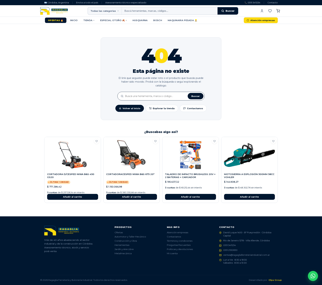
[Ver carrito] (278, 11)
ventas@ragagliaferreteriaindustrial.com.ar (246, 255)
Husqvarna (140, 20)
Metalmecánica (123, 253)
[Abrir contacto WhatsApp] (313, 276)
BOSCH (157, 20)
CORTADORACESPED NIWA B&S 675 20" (130, 174)
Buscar (230, 10)
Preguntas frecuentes (179, 245)
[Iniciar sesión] (262, 11)
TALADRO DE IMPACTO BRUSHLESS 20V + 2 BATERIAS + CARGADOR (190, 176)
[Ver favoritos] (270, 11)
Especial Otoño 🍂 (113, 20)
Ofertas (119, 232)
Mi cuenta (172, 253)
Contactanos (195, 108)
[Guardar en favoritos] (96, 141)
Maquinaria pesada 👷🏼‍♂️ (182, 20)
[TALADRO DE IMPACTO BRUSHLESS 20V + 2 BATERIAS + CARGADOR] (190, 154)
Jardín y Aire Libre (124, 249)
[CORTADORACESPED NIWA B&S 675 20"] (131, 154)
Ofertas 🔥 (55, 20)
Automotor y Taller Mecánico (130, 236)
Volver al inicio (131, 108)
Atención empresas (177, 232)
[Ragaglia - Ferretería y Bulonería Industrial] (54, 11)
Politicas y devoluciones (180, 249)
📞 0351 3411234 (252, 2)
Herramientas (122, 245)
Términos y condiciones (179, 240)
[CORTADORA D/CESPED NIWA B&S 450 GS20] (72, 154)
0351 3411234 (229, 245)
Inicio (74, 20)
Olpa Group (275, 280)
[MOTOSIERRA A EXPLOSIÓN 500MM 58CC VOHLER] (249, 154)
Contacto (272, 2)
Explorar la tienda (164, 108)
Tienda (88, 20)
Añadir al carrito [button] (72, 197)
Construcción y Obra (126, 240)
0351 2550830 (230, 250)
